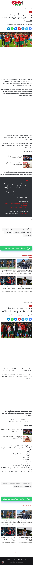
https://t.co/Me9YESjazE (13, 204)
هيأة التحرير (12, 562)
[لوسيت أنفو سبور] (16, 3)
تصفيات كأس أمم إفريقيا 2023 (22, 232)
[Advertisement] (16, 62)
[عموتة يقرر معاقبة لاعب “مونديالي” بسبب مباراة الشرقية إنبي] (27, 165)
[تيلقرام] (8, 28)
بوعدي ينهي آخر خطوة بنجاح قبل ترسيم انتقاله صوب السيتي (24, 271)
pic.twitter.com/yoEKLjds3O (19, 207)
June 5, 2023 (24, 213)
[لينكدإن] (22, 28)
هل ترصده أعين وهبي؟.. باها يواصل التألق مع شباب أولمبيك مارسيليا (25, 288)
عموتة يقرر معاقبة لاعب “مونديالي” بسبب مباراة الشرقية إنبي (12, 163)
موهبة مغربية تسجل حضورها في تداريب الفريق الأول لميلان (8, 271)
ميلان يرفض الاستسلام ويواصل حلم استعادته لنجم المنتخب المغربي (11, 156)
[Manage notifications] (3, 562)
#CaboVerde (24, 204)
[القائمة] (2, 4)
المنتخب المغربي (15, 229)
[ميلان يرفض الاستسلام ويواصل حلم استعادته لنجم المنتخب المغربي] (27, 158)
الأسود (24, 9)
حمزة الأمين (28, 24)
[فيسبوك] (30, 28)
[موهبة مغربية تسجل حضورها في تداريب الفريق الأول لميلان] (8, 264)
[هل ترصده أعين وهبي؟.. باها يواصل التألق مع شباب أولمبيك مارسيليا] (24, 280)
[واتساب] (12, 28)
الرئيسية (29, 9)
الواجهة (5, 229)
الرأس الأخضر (26, 229)
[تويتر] (26, 28)
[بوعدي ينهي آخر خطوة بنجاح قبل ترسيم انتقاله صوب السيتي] (24, 264)
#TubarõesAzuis (23, 206)
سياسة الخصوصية (19, 562)
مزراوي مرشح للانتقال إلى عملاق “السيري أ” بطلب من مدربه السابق (8, 288)
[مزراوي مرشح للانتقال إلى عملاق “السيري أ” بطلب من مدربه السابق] (8, 280)
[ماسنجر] (15, 28)
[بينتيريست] (19, 28)
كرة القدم (8, 232)
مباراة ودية (27, 236)
